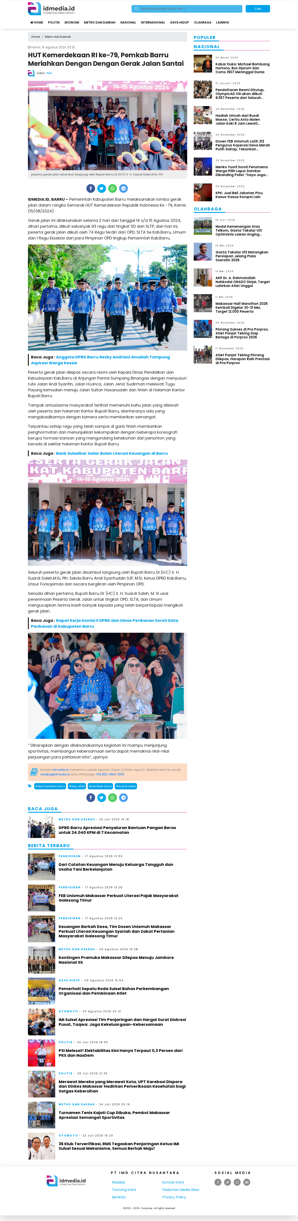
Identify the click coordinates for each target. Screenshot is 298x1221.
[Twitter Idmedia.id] (227, 1182)
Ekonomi (72, 22)
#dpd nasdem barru (50, 786)
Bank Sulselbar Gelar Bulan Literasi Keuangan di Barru (112, 453)
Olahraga (202, 22)
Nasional (128, 22)
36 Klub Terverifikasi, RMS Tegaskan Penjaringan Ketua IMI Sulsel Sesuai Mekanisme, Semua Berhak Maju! (119, 1146)
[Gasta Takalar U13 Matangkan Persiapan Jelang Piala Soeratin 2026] (203, 251)
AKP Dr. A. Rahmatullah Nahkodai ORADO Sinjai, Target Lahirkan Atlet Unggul (243, 282)
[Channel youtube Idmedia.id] (246, 1182)
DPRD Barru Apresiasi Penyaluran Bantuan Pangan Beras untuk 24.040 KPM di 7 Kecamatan (117, 830)
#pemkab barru (100, 786)
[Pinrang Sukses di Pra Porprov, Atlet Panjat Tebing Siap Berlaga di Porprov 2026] (203, 328)
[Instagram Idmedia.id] (237, 1182)
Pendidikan (70, 856)
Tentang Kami (124, 1189)
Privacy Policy (174, 1197)
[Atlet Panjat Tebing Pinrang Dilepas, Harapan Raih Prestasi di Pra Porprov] (203, 354)
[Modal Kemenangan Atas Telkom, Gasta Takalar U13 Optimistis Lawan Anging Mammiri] (203, 225)
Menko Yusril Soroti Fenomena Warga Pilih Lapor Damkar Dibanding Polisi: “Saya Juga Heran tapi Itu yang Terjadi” (242, 173)
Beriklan (119, 1197)
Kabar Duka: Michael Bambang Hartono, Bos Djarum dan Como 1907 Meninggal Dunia (243, 68)
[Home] (51, 8)
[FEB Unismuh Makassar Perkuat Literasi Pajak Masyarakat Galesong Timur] (41, 897)
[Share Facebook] (90, 188)
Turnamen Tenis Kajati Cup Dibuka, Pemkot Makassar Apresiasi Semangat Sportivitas (114, 1115)
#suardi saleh (126, 786)
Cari (258, 8)
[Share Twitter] (101, 188)
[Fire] (32, 73)
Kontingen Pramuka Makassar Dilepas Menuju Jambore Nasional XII (116, 960)
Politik (54, 22)
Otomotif (68, 1011)
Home (38, 22)
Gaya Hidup (179, 22)
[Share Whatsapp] (112, 188)
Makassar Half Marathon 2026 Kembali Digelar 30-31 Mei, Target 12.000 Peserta (242, 307)
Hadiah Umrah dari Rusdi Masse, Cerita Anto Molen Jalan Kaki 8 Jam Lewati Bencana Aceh (238, 121)
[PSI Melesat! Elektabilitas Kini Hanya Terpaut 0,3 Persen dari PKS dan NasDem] (41, 1052)
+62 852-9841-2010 (109, 774)
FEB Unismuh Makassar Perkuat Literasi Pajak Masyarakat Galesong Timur (118, 898)
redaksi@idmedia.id (55, 774)
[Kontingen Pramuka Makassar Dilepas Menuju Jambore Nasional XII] (41, 959)
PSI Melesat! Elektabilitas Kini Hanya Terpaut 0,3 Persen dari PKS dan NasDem (121, 1053)
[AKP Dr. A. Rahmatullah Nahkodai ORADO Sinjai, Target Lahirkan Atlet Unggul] (203, 277)
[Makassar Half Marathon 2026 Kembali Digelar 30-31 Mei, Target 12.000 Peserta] (203, 302)
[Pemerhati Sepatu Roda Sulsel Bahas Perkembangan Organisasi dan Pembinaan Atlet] (41, 990)
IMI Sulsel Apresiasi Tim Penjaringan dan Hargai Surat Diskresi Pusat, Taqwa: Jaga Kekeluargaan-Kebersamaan (122, 1022)
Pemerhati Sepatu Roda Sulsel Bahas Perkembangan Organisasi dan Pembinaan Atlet (114, 991)
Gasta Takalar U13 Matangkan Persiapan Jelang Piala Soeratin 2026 (242, 256)
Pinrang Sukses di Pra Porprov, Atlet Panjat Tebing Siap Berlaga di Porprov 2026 (242, 333)
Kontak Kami (173, 1182)
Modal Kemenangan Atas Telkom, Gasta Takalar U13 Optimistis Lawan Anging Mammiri (239, 232)
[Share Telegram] (123, 188)
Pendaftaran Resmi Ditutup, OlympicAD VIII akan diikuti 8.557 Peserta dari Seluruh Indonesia (240, 96)
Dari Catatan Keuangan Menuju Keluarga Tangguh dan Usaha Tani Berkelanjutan (116, 867)
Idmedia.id (60, 770)
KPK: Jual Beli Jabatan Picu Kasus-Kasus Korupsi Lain (239, 195)
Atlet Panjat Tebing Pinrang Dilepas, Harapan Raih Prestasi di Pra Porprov (243, 359)
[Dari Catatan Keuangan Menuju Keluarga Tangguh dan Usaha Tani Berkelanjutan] (41, 866)
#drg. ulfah (77, 786)
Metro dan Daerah (99, 22)
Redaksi (118, 1182)
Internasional (153, 22)
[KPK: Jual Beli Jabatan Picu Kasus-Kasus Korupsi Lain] (203, 192)
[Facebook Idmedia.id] (218, 1182)
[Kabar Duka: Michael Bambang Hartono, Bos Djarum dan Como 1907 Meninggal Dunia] (203, 63)
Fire (49, 73)
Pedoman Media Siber (181, 1189)
